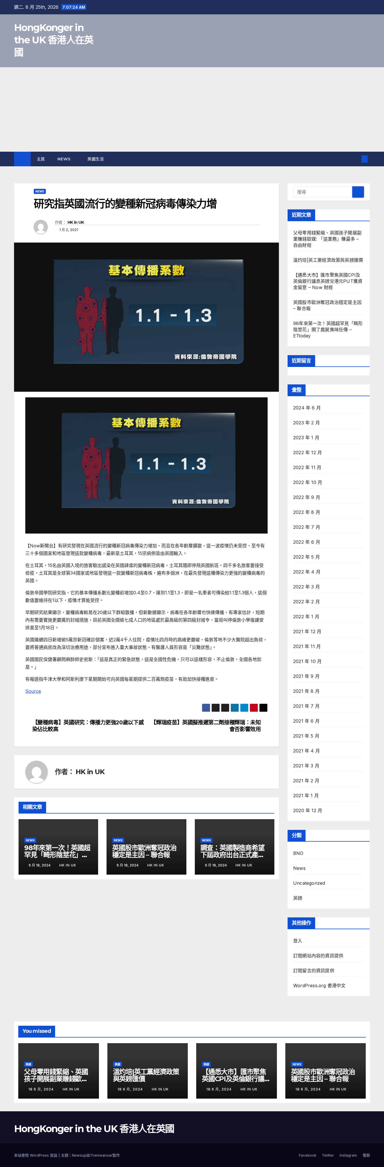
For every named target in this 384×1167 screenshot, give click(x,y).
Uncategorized (309, 883)
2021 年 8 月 (306, 691)
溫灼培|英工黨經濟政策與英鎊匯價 (328, 260)
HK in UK (75, 222)
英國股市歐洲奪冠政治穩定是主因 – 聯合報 (144, 851)
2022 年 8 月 (306, 512)
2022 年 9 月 (306, 497)
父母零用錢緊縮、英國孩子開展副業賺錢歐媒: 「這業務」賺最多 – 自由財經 (327, 239)
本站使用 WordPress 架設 (36, 1155)
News (64, 159)
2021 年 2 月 (306, 780)
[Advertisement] (192, 109)
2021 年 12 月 (307, 631)
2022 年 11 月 (307, 467)
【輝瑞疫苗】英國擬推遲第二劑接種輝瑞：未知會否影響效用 (206, 725)
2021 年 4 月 (306, 751)
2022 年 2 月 (306, 601)
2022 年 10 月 (307, 482)
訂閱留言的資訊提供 (313, 970)
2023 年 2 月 (306, 422)
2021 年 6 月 (306, 721)
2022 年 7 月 (306, 527)
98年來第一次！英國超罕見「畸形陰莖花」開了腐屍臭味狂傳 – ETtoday (328, 330)
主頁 (41, 159)
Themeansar (101, 1155)
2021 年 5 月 (306, 736)
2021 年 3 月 (306, 766)
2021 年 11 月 (307, 646)
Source (33, 691)
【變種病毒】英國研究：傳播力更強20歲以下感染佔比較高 (88, 725)
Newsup (79, 1155)
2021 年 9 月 (306, 676)
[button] (355, 159)
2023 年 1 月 (306, 437)
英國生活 (96, 159)
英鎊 (297, 898)
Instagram (348, 1155)
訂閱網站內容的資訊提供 (318, 955)
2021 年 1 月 (306, 795)
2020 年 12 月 (307, 810)
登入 (297, 941)
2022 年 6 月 (306, 542)
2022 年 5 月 (306, 557)
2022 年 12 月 (307, 452)
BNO (298, 853)
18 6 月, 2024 (41, 1089)
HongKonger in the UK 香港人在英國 (53, 40)
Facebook (307, 1155)
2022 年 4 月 (306, 572)
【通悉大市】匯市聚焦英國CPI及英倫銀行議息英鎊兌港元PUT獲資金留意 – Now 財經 (327, 281)
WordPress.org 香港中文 (319, 985)
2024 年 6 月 (307, 408)
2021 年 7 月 (306, 706)
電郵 (366, 1155)
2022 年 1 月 (306, 616)
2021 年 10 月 (307, 661)
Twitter (328, 1155)
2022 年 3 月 (306, 587)
